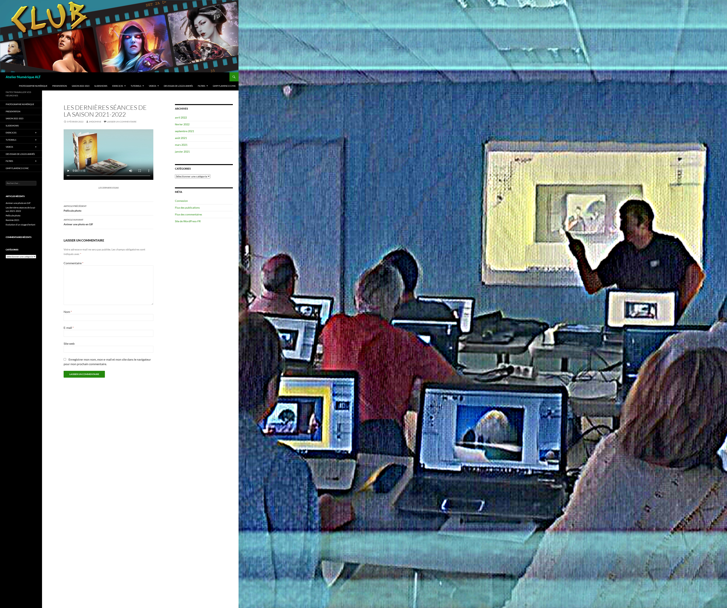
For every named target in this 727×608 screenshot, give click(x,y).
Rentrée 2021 (12, 220)
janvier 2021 (182, 151)
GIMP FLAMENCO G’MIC (224, 86)
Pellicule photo (75, 208)
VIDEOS (152, 86)
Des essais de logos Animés (178, 86)
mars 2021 (181, 144)
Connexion (181, 200)
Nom (68, 311)
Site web (69, 343)
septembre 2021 (184, 131)
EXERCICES (117, 86)
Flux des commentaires (188, 214)
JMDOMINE (95, 121)
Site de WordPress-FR (188, 221)
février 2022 (182, 124)
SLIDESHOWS (100, 86)
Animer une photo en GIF (78, 222)
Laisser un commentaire (122, 121)
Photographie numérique (33, 86)
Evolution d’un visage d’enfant (20, 224)
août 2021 (181, 138)
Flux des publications (187, 207)
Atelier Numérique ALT (23, 77)
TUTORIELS (136, 86)
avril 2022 (181, 117)
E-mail (69, 327)
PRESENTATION (59, 86)
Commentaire (73, 263)
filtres (201, 86)
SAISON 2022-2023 (80, 86)
